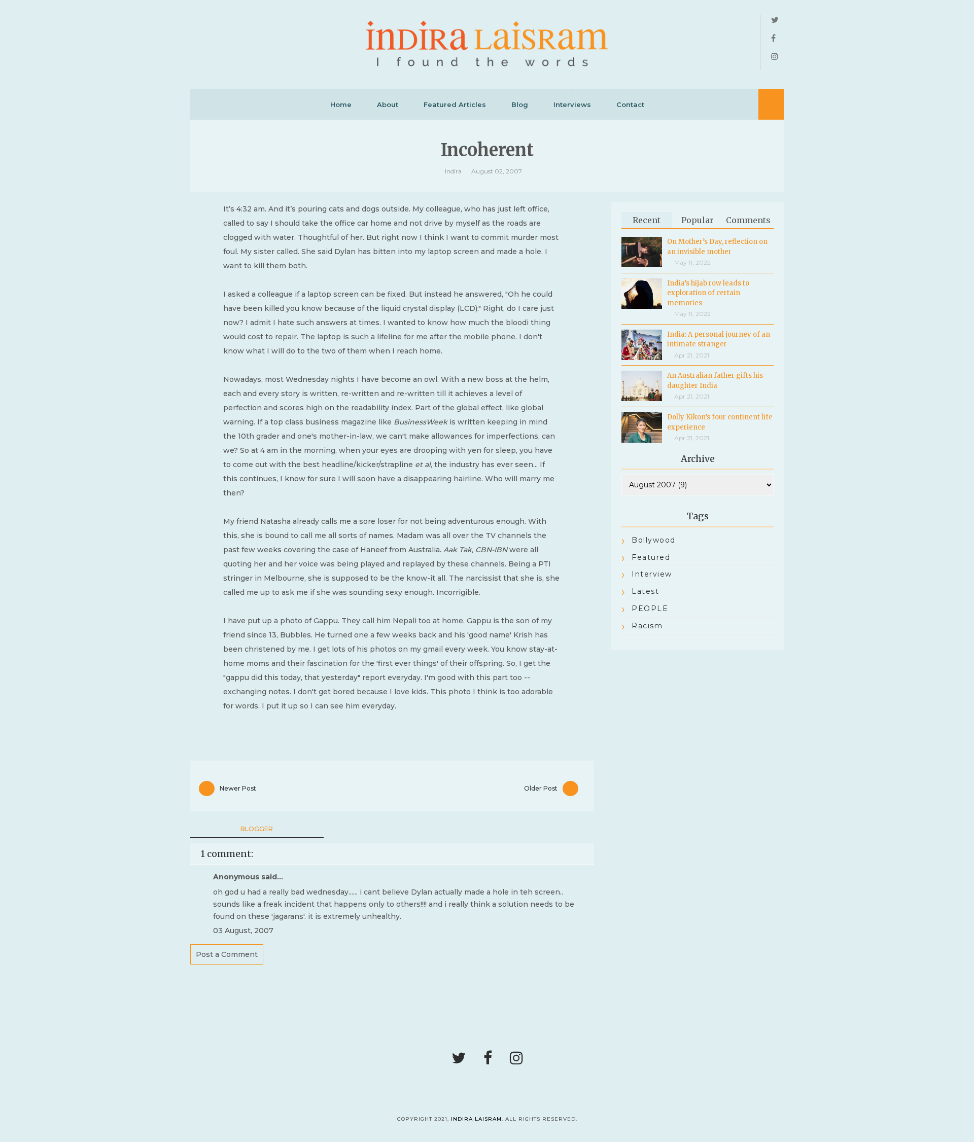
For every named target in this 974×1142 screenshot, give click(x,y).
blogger (256, 829)
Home (341, 104)
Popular (697, 220)
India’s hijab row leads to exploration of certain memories (708, 293)
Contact (630, 104)
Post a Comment (227, 954)
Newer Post (238, 788)
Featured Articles (455, 104)
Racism (647, 625)
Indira (453, 171)
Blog (519, 104)
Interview (652, 574)
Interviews (572, 104)
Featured (651, 557)
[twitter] (775, 20)
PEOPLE (650, 608)
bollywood (654, 540)
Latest (645, 591)
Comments (748, 220)
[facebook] (773, 38)
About (387, 104)
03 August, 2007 (243, 930)
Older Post (541, 788)
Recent (646, 220)
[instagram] (774, 56)
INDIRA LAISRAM (476, 1119)
